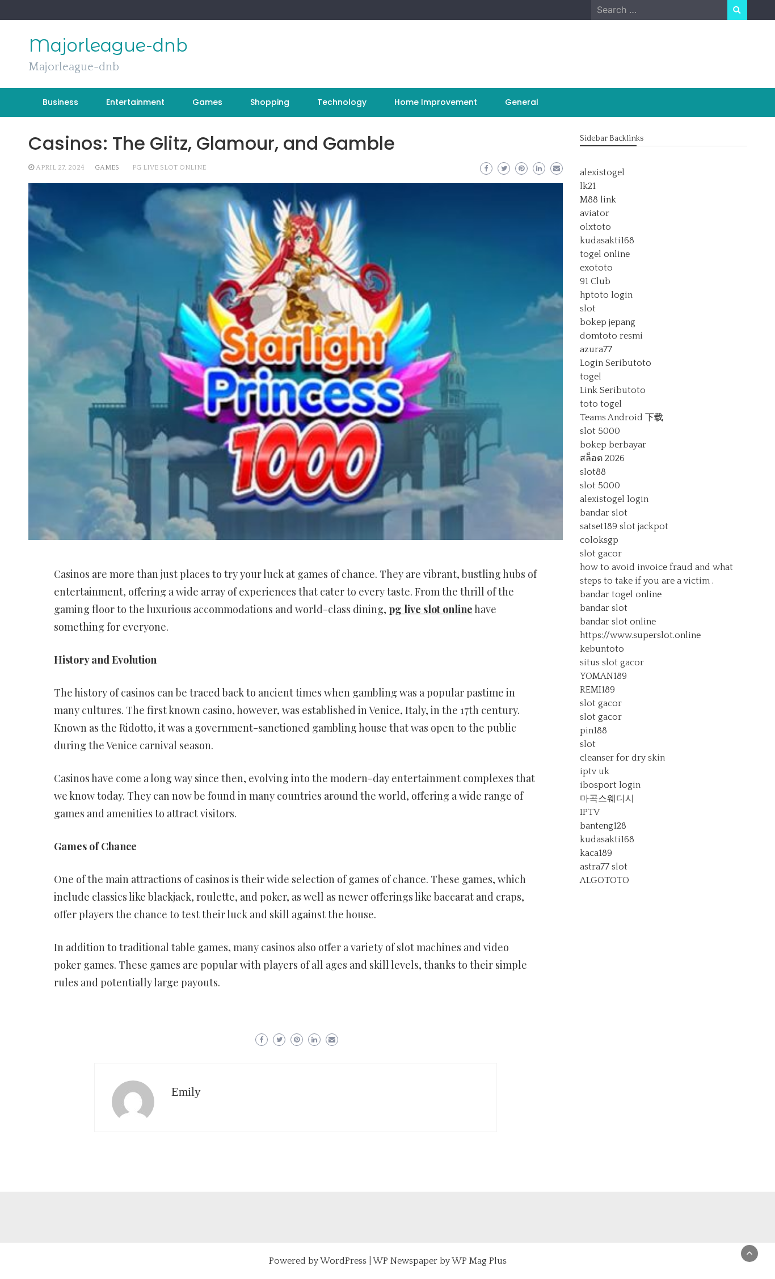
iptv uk (594, 771)
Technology (342, 102)
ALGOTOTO (604, 880)
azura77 (596, 349)
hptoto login (606, 295)
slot (588, 308)
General (521, 102)
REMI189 (597, 690)
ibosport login (610, 785)
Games (207, 102)
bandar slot (603, 513)
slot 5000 (600, 431)
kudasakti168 (607, 240)
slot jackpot (644, 526)
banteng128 (603, 826)
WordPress (343, 1261)
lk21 (588, 186)
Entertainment (135, 102)
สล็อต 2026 (602, 458)
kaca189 (596, 853)
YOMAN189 (603, 676)
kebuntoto (602, 649)
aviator (594, 213)
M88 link (598, 200)
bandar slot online (618, 622)
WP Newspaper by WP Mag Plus (440, 1261)
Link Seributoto (613, 390)
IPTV (590, 812)
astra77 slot (603, 867)
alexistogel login (614, 499)
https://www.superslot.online (640, 635)
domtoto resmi (611, 336)
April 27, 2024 (60, 167)
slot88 (593, 472)
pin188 (593, 730)
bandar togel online (621, 594)
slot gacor (601, 553)
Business (60, 102)
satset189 (598, 526)
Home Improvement (435, 102)
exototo (596, 268)
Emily (186, 1092)
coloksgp (599, 540)
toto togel (601, 404)
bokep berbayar (613, 445)
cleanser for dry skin (622, 758)
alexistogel (602, 172)
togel (590, 377)
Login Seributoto (615, 363)
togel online (605, 254)
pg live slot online (169, 167)
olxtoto (595, 227)
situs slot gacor (612, 662)
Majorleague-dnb (108, 45)
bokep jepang (607, 322)
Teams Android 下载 (621, 417)
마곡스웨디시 (607, 798)
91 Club (595, 281)
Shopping (269, 102)
